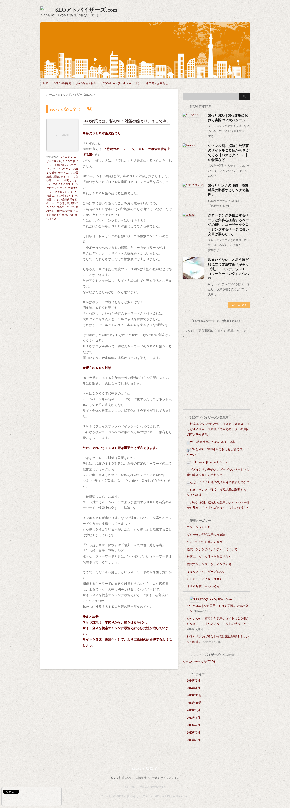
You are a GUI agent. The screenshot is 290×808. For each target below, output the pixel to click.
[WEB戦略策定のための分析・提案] (188, 442)
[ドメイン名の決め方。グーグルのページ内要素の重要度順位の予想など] (188, 469)
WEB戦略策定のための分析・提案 (75, 83)
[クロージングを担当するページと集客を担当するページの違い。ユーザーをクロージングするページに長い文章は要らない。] (188, 214)
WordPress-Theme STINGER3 (145, 787)
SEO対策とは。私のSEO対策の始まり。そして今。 (126, 121)
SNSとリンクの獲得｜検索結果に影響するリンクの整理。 (228, 190)
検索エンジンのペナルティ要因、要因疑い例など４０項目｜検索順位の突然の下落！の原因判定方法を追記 (218, 429)
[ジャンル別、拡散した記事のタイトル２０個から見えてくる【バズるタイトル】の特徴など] (189, 145)
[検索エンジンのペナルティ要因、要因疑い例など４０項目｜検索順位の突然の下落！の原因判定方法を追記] (188, 424)
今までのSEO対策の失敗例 (204, 542)
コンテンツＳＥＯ (199, 527)
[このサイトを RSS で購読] (194, 599)
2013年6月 (193, 732)
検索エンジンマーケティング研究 (209, 564)
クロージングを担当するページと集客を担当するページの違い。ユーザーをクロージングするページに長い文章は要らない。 (228, 225)
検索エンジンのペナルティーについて (212, 549)
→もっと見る (239, 305)
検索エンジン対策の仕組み (61, 195)
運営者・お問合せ (157, 83)
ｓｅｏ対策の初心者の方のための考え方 (62, 214)
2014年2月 (193, 680)
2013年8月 (193, 717)
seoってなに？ (145, 768)
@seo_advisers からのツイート (202, 661)
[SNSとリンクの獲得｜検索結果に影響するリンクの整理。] (193, 185)
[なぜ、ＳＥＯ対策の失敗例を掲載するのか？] (188, 482)
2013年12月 (194, 695)
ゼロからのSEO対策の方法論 (206, 534)
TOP (45, 83)
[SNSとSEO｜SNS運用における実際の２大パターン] (191, 115)
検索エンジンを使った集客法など (209, 556)
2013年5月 (193, 740)
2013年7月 (193, 725)
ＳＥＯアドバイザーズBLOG (206, 571)
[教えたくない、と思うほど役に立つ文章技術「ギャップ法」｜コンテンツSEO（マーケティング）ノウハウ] (193, 276)
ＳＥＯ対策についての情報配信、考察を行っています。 (145, 777)
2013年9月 (193, 710)
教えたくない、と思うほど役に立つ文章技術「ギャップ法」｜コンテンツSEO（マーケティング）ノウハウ (228, 269)
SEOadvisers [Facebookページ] (121, 83)
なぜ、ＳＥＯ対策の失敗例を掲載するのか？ (219, 482)
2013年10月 (194, 702)
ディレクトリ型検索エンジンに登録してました (62, 180)
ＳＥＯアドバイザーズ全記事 (206, 579)
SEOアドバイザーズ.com (86, 10)
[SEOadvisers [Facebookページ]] (188, 462)
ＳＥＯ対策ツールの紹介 (203, 586)
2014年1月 (193, 688)
